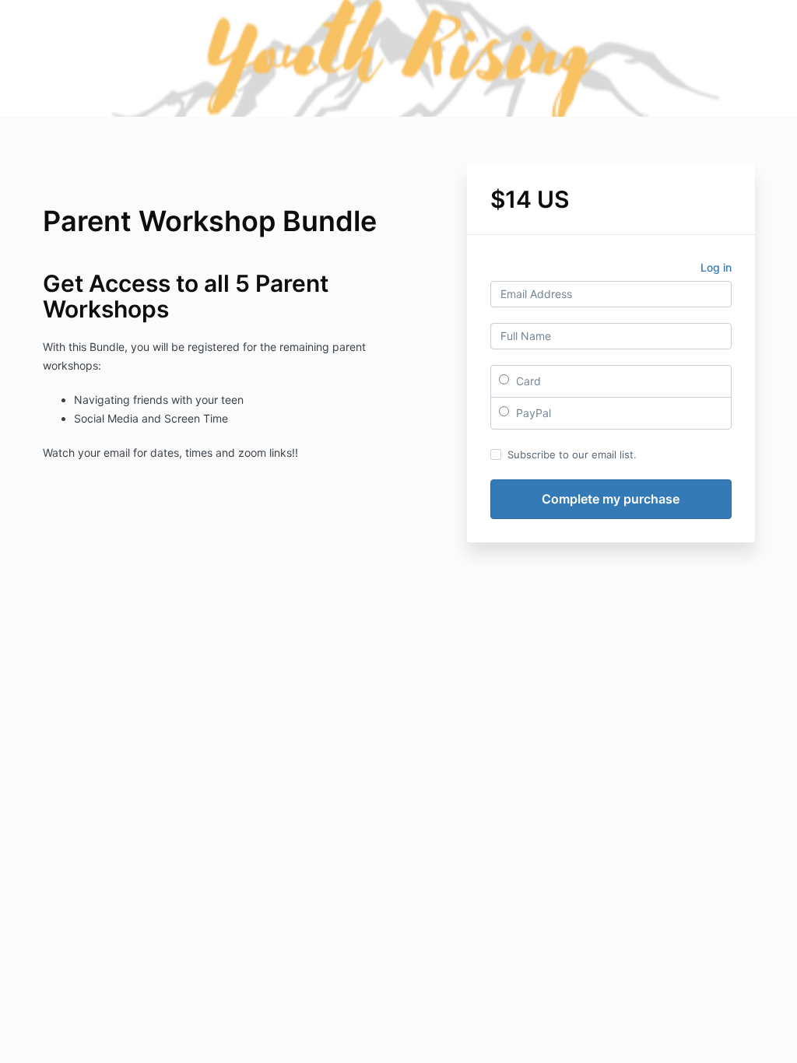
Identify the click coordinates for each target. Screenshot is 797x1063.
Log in (716, 267)
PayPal (532, 412)
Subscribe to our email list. (572, 454)
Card (527, 381)
